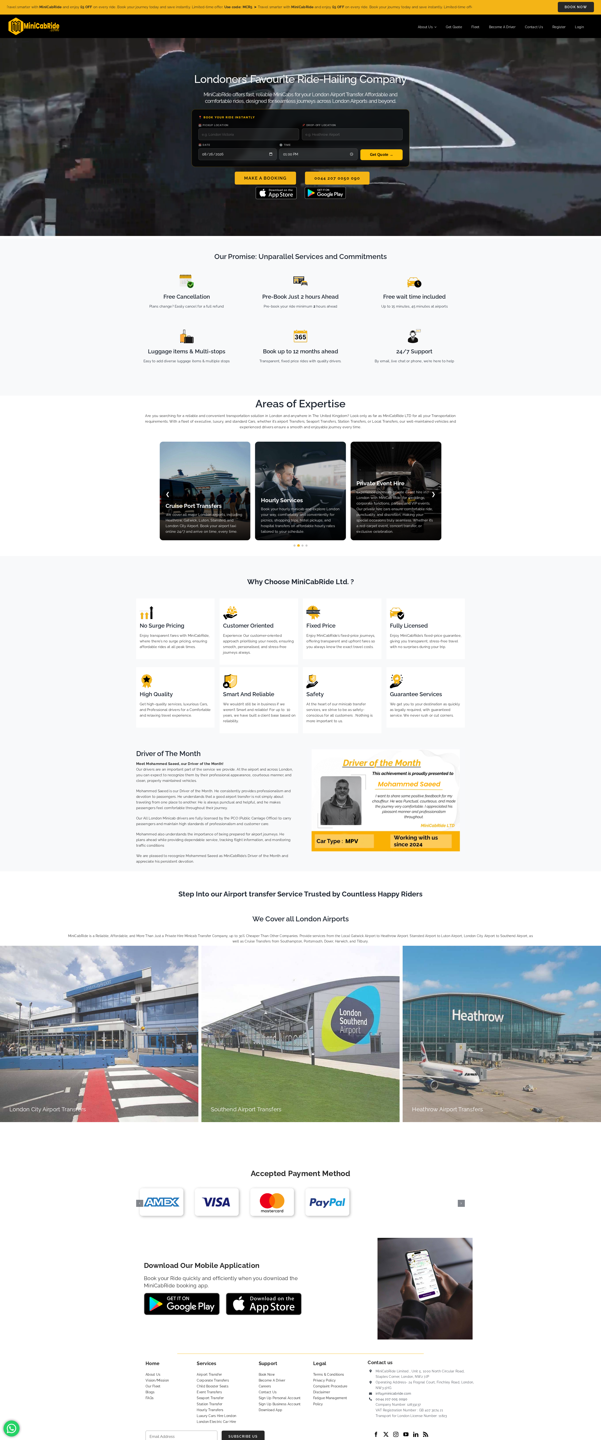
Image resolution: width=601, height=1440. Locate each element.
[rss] (425, 1434)
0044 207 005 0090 (391, 1399)
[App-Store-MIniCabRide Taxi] (276, 188)
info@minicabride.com (393, 1393)
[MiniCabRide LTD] (34, 19)
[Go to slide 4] (306, 545)
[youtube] (405, 1434)
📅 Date (204, 145)
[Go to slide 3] (302, 545)
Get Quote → (381, 155)
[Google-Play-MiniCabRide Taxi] (325, 188)
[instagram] (395, 1434)
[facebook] (376, 1434)
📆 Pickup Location (213, 125)
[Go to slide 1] (294, 545)
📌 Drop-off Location (319, 125)
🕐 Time (285, 145)
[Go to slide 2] (298, 545)
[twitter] (386, 1434)
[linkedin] (415, 1434)
